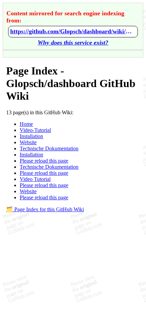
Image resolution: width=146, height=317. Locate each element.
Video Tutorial (35, 179)
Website (28, 142)
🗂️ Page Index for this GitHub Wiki (45, 209)
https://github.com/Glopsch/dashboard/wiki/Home (73, 31)
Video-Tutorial (35, 130)
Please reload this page (44, 161)
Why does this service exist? (73, 42)
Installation (31, 136)
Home (26, 124)
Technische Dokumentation (49, 148)
